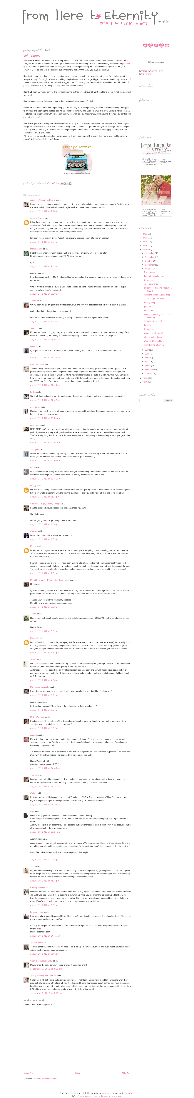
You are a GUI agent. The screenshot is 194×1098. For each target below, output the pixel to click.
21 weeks (148, 329)
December (150, 253)
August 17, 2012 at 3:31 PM (44, 631)
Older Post (126, 1073)
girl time (147, 306)
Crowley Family (37, 887)
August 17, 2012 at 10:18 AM (45, 357)
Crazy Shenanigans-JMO (41, 961)
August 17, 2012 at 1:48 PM (44, 524)
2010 (145, 382)
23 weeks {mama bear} (154, 299)
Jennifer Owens (37, 218)
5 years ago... (150, 272)
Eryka (33, 392)
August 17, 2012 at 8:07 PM (44, 728)
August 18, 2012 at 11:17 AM (45, 832)
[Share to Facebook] (70, 183)
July (147, 350)
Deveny (33, 346)
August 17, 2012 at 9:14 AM (44, 211)
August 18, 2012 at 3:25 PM (44, 859)
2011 (145, 378)
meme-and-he (36, 249)
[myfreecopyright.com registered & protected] (97, 1096)
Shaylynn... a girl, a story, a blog (44, 504)
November (150, 257)
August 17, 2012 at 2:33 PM (44, 607)
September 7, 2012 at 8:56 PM (46, 969)
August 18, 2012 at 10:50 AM (45, 804)
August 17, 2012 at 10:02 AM (45, 339)
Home (77, 1073)
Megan (33, 546)
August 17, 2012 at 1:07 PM (44, 497)
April (147, 362)
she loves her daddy (153, 337)
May (147, 358)
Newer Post (28, 1073)
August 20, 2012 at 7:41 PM (44, 954)
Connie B (106, 1093)
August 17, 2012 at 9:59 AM (44, 294)
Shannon (34, 328)
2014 (145, 242)
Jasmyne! (34, 449)
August (148, 269)
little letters (149, 310)
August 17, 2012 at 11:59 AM (45, 461)
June (147, 354)
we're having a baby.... (154, 345)
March (148, 365)
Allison (33, 614)
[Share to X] (67, 183)
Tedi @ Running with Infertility (43, 976)
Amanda (34, 735)
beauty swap (149, 303)
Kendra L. (34, 638)
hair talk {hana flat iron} (154, 276)
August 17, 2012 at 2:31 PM (44, 573)
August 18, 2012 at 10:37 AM (45, 786)
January (149, 373)
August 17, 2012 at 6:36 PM (44, 710)
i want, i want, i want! (153, 333)
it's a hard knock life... (154, 341)
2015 (145, 238)
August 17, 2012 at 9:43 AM (44, 266)
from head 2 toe (37, 364)
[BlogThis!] (64, 183)
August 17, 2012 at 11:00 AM (45, 418)
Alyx (32, 811)
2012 (145, 249)
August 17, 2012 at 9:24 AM (44, 242)
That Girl (34, 775)
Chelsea (33, 531)
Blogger (129, 1093)
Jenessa (34, 659)
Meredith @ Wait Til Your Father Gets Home (49, 580)
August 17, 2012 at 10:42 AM (45, 400)
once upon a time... (152, 284)
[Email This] (61, 183)
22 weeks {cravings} (153, 321)
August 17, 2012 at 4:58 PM (44, 680)
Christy (33, 793)
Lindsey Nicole (36, 912)
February (149, 369)
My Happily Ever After (40, 687)
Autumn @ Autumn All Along (42, 200)
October (149, 261)
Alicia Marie (35, 425)
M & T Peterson (37, 717)
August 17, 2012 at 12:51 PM (45, 479)
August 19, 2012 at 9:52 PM (44, 905)
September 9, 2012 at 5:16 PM (46, 993)
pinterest (126, 63)
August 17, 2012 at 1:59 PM (44, 539)
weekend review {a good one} (157, 295)
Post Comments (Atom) (46, 1079)
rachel (33, 467)
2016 (145, 234)
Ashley (33, 301)
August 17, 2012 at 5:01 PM (44, 695)
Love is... (148, 325)
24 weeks (148, 280)
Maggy (33, 485)
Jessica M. (35, 407)
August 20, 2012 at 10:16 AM (45, 936)
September (150, 265)
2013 (145, 246)
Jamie (33, 866)
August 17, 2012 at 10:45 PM (45, 768)
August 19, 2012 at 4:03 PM (44, 881)
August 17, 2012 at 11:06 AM (45, 442)
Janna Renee (36, 943)
